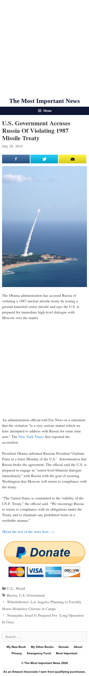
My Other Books (42, 646)
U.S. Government (32, 595)
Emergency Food (39, 653)
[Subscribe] (72, 159)
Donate (64, 646)
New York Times (31, 436)
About (78, 646)
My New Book (16, 646)
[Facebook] (16, 159)
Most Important (66, 653)
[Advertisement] (44, 48)
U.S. (10, 588)
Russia (12, 595)
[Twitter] (44, 159)
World (20, 588)
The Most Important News (44, 100)
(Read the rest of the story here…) (28, 531)
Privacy (17, 653)
